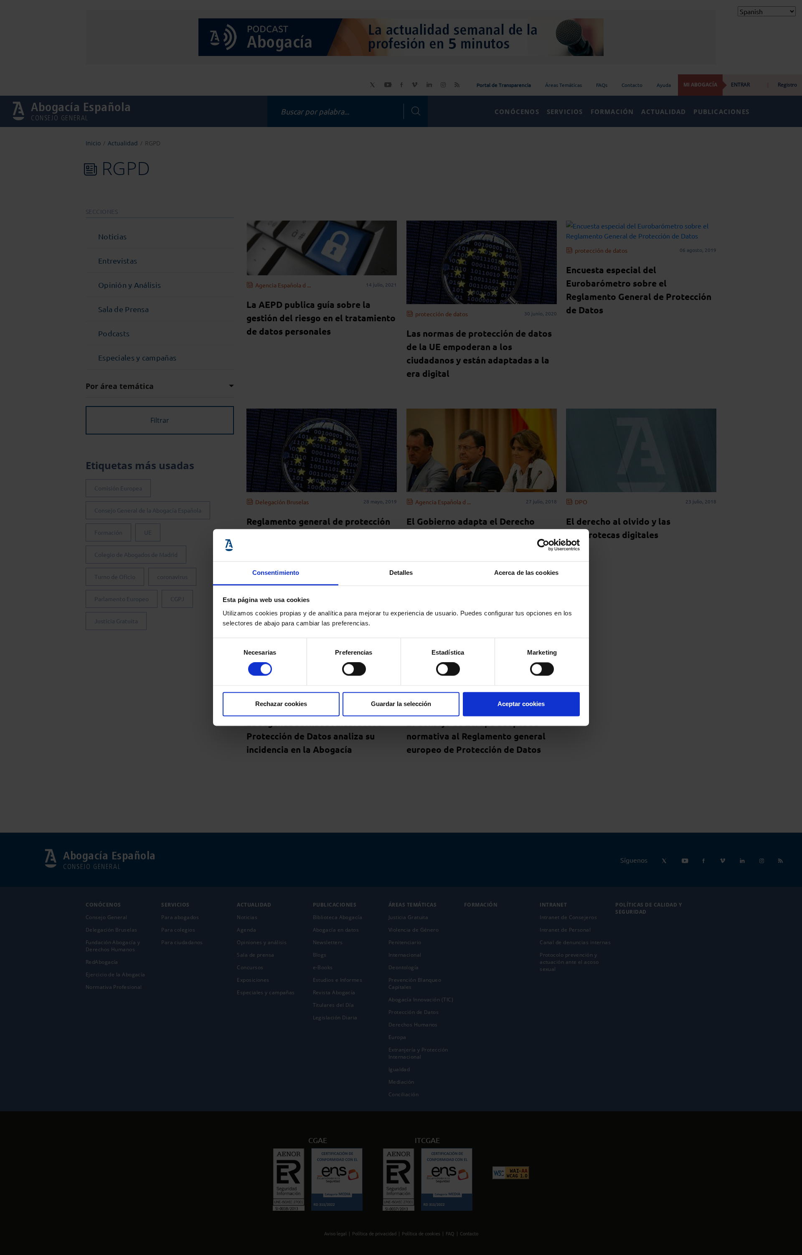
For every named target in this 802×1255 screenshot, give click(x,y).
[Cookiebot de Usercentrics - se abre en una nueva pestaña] (543, 545)
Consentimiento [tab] (275, 572)
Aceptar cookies (521, 703)
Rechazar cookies (281, 703)
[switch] (354, 669)
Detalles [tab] (401, 572)
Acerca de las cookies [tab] (526, 572)
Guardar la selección (401, 703)
